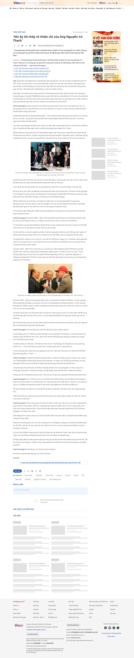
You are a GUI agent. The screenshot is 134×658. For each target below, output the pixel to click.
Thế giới (58, 8)
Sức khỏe (91, 8)
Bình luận (17, 471)
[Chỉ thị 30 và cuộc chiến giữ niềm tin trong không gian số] (98, 68)
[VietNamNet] (10, 8)
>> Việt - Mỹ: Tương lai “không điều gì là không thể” (31, 74)
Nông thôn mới (74, 617)
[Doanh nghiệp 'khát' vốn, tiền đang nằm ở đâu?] (98, 44)
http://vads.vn (76, 638)
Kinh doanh (29, 8)
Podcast (112, 609)
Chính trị (15, 8)
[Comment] (34, 45)
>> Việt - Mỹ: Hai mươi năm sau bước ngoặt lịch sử (31, 68)
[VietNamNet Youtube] (109, 629)
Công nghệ (99, 8)
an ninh (59, 475)
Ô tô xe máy (52, 609)
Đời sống (84, 8)
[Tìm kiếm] (120, 3)
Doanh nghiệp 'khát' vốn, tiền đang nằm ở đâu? (111, 43)
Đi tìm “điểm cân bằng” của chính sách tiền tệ (111, 59)
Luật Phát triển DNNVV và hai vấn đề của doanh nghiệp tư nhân (111, 76)
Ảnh (90, 617)
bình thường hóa (55, 479)
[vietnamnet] (19, 4)
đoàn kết (18, 479)
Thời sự (21, 8)
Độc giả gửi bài (116, 633)
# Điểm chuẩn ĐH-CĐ (46, 3)
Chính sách (49, 475)
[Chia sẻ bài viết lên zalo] (18, 45)
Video (112, 601)
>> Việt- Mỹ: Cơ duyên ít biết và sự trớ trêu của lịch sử (32, 71)
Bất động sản (110, 8)
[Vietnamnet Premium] (19, 602)
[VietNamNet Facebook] (105, 629)
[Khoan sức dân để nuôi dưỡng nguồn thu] (98, 52)
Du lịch (118, 8)
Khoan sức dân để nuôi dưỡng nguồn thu (110, 51)
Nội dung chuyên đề (96, 605)
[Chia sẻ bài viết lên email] (22, 45)
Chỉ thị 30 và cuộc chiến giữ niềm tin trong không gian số (111, 67)
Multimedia (114, 605)
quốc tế (67, 475)
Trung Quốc (28, 475)
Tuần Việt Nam (92, 3)
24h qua (113, 613)
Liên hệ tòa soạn (32, 634)
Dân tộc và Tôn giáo (40, 8)
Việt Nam (39, 475)
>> (14, 76)
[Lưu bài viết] (30, 45)
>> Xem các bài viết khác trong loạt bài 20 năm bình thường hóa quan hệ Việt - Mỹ (50, 463)
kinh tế (76, 475)
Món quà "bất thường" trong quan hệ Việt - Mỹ (31, 76)
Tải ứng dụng (106, 633)
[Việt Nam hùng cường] (106, 39)
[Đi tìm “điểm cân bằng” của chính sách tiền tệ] (98, 60)
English (91, 609)
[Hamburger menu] (123, 8)
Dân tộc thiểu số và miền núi (98, 601)
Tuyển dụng (111, 636)
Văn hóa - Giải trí (74, 8)
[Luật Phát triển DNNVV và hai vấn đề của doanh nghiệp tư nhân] (98, 76)
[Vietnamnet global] (102, 4)
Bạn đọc (71, 601)
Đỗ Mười (28, 479)
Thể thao (65, 8)
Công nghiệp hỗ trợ (75, 609)
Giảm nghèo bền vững (76, 613)
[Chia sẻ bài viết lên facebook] (14, 45)
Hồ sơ (91, 613)
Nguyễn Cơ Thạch (40, 479)
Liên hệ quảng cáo (73, 625)
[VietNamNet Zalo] (118, 629)
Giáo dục (51, 8)
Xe (104, 8)
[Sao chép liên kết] (26, 45)
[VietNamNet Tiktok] (114, 629)
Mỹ (83, 475)
